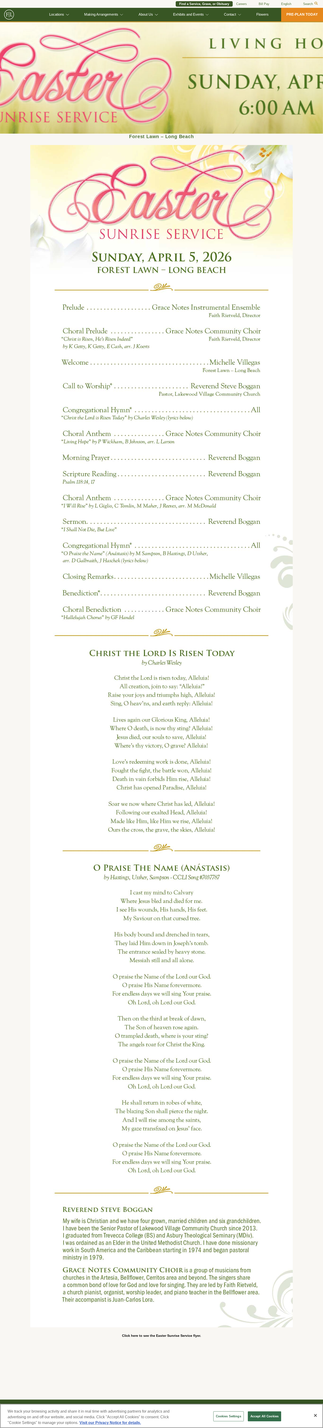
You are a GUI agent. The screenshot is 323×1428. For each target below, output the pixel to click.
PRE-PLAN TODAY (302, 14)
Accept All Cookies (264, 1416)
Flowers (262, 14)
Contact (230, 14)
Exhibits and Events (188, 14)
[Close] (315, 1415)
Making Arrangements (101, 14)
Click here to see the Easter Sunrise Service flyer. (161, 1335)
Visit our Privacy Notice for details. (110, 1423)
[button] (24, 78)
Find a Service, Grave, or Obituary (204, 4)
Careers (241, 4)
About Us (146, 14)
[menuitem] (286, 4)
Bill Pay (264, 4)
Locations (56, 14)
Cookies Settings (228, 1416)
